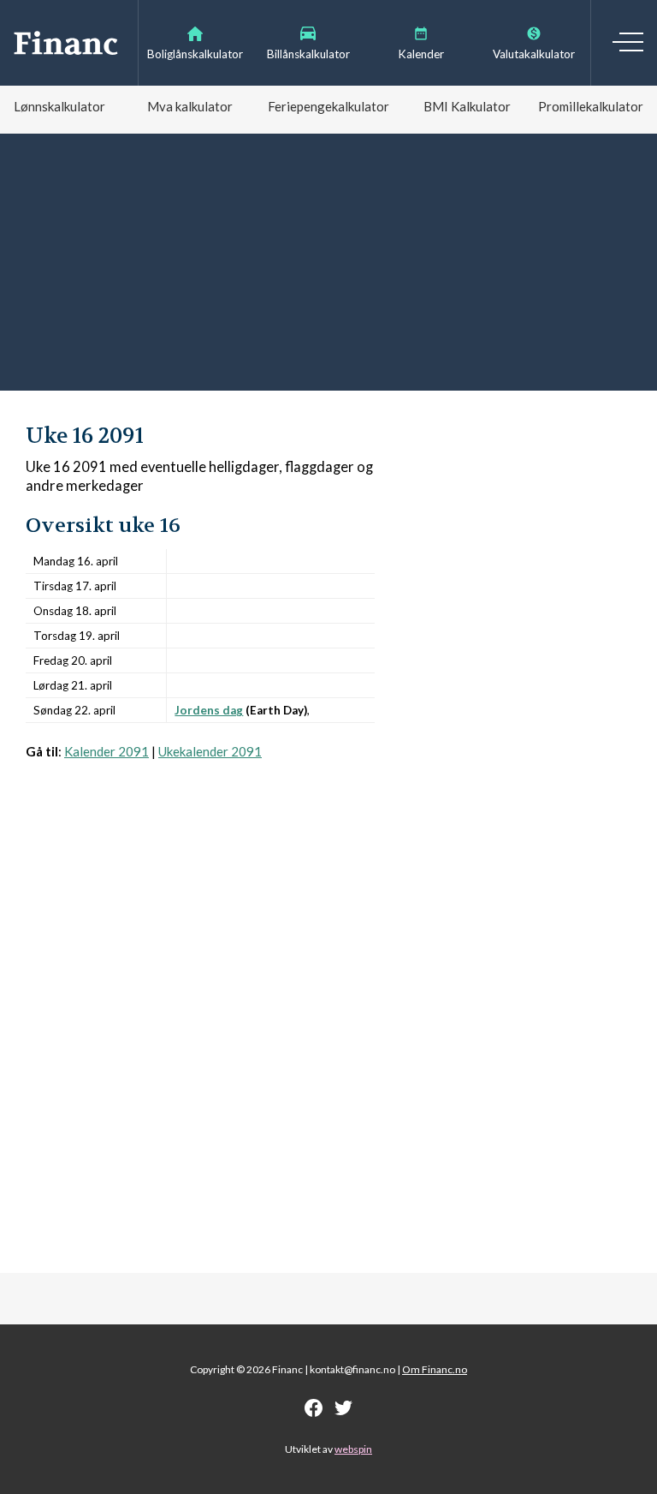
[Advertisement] (328, 262)
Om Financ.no (434, 1369)
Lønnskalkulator (59, 106)
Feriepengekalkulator (328, 106)
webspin (353, 1449)
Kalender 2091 (106, 751)
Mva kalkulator (190, 106)
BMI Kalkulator (467, 106)
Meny (628, 42)
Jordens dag (209, 710)
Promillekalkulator (590, 106)
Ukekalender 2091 (210, 751)
